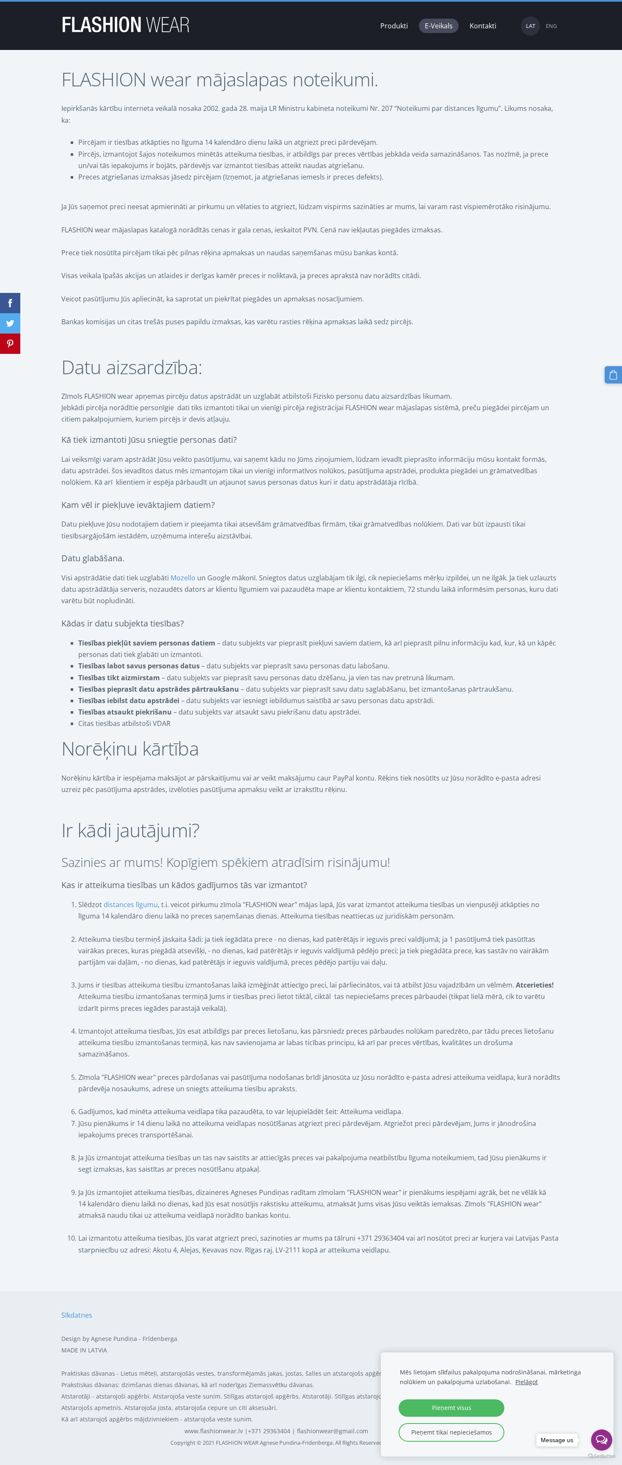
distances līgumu (131, 904)
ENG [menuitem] (551, 26)
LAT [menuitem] (530, 26)
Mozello (183, 577)
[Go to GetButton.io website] (601, 1456)
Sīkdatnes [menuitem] (76, 1315)
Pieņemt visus (451, 1408)
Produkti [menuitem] (394, 25)
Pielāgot (526, 1382)
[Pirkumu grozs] (613, 374)
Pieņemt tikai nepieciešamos (451, 1432)
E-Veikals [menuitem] (439, 25)
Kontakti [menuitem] (483, 25)
